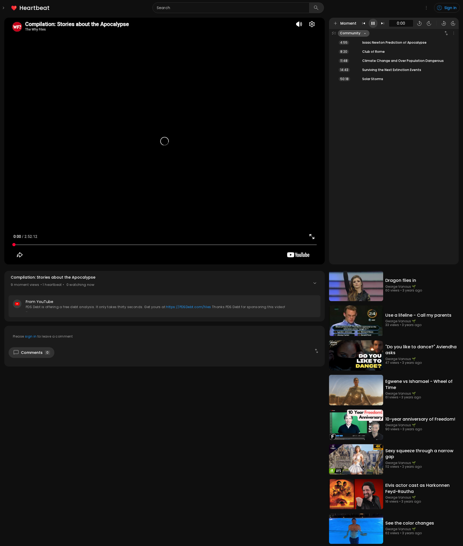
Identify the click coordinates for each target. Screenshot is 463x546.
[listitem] (31, 8)
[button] (164, 296)
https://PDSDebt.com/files (188, 307)
